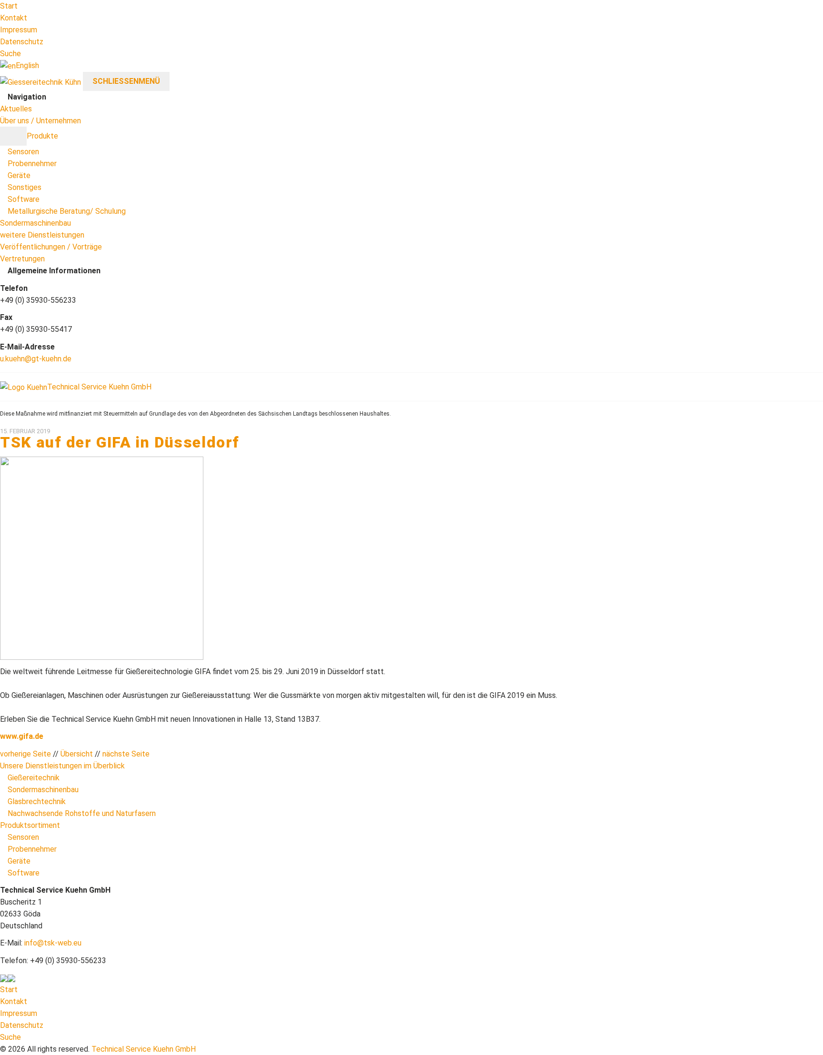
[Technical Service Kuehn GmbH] (40, 81)
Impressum (18, 29)
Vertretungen (22, 258)
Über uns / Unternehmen (40, 120)
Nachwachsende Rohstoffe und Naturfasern (82, 813)
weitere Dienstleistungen (42, 234)
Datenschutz (21, 41)
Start (9, 5)
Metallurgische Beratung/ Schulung (67, 211)
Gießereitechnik (34, 777)
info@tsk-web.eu (52, 942)
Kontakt (13, 17)
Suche (10, 53)
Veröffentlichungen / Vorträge (51, 246)
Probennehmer (32, 163)
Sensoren (23, 151)
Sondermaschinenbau (35, 223)
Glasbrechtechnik (37, 801)
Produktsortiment (30, 825)
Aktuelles (16, 108)
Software (24, 199)
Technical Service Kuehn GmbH (143, 1049)
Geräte (19, 175)
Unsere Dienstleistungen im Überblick (62, 765)
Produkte (42, 135)
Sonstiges (24, 187)
